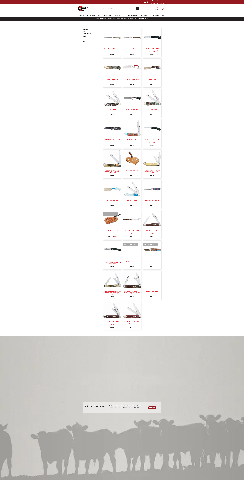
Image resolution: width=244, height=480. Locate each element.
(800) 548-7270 (163, 3)
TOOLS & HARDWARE (90, 26)
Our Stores (152, 3)
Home (84, 26)
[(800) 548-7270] (163, 0)
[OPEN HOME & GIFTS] (158, 15)
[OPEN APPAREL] (83, 15)
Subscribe (152, 407)
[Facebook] (145, 2)
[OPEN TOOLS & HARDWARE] (136, 15)
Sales (158, 3)
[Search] (137, 8)
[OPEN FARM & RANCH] (111, 15)
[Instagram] (147, 2)
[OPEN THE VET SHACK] (123, 15)
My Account (157, 9)
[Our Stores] (152, 0)
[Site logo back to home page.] (83, 8)
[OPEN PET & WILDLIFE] (94, 15)
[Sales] (157, 0)
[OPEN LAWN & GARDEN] (148, 15)
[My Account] (157, 7)
